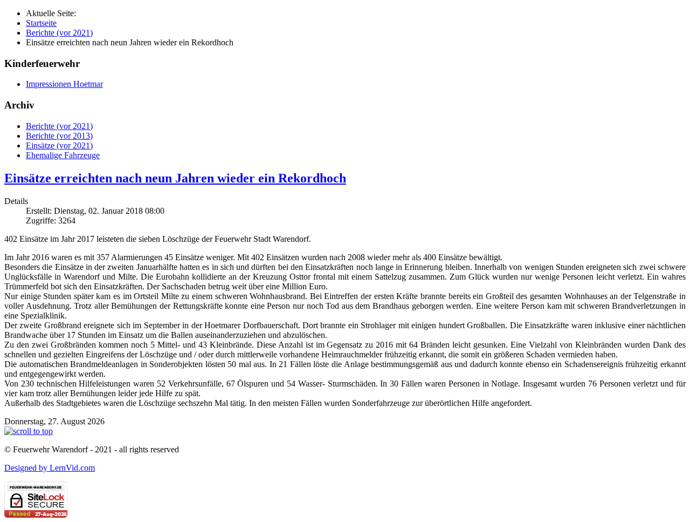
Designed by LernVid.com (49, 467)
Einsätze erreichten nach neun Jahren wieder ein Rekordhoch (175, 178)
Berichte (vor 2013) (59, 135)
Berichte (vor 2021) (59, 126)
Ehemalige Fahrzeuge (63, 155)
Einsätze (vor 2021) (59, 145)
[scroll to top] (28, 431)
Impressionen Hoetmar (64, 84)
